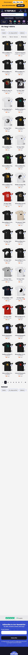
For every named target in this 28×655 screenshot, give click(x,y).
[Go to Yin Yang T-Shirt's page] (20, 272)
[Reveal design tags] (11, 49)
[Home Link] (10, 11)
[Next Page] (25, 382)
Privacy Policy (18, 641)
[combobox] (12, 14)
